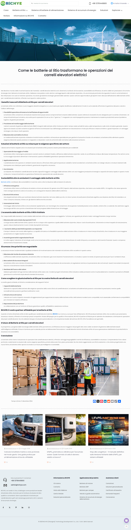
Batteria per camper (87, 490)
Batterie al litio (6, 182)
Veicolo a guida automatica (89, 494)
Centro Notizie (58, 494)
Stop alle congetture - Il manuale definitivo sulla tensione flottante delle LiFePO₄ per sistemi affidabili (107, 454)
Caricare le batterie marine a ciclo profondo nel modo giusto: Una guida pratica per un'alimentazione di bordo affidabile (21, 454)
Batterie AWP (84, 487)
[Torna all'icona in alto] (126, 526)
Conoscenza (110, 497)
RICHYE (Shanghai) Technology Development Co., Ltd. (60, 522)
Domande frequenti (113, 494)
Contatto (56, 487)
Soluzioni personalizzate (61, 497)
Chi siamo (57, 483)
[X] (98, 401)
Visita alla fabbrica (60, 490)
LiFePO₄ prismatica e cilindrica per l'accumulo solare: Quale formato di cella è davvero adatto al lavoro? (65, 454)
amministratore (11, 448)
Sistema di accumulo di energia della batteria (91, 498)
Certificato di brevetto (113, 490)
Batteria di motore (86, 483)
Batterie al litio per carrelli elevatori (36, 102)
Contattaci (110, 483)
